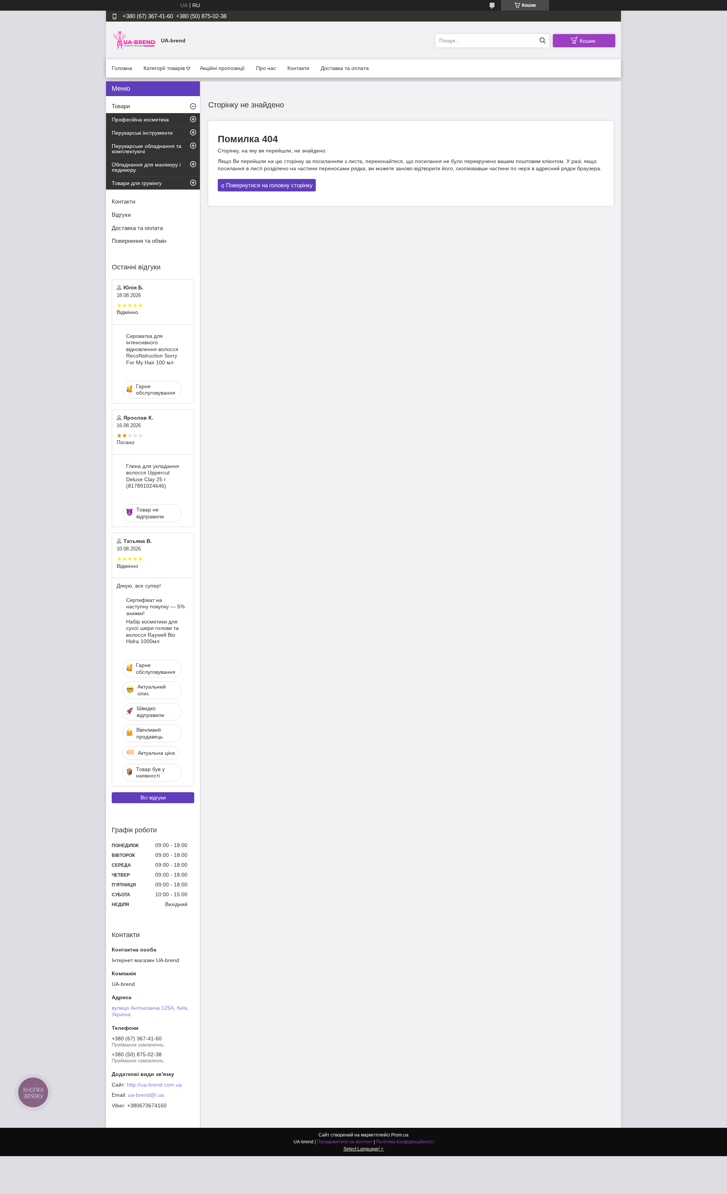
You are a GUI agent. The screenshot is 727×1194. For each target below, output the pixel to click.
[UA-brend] (134, 40)
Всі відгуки (153, 797)
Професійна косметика (140, 120)
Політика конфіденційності (405, 1141)
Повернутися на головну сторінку (269, 185)
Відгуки (121, 214)
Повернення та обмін (139, 241)
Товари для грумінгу (137, 183)
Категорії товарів (164, 68)
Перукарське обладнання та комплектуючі (146, 148)
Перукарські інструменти (142, 133)
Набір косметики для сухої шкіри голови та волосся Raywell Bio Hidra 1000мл (152, 632)
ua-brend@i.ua (146, 1095)
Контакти (298, 68)
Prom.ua (400, 1135)
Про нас (266, 68)
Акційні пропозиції (222, 68)
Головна (122, 68)
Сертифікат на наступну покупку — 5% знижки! (155, 606)
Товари (121, 106)
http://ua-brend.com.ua (154, 1085)
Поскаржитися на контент (345, 1141)
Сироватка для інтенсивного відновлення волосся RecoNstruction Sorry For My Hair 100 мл (152, 349)
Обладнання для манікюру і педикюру (146, 167)
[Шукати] (542, 40)
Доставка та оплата (345, 68)
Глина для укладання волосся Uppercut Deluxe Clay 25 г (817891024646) (152, 476)
